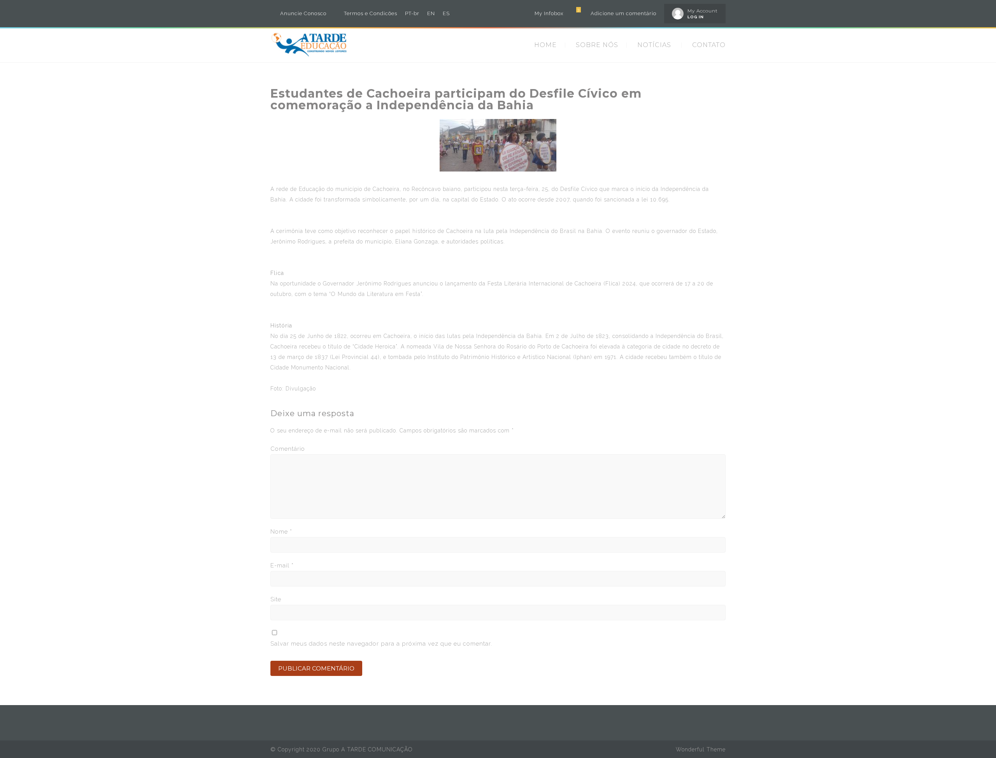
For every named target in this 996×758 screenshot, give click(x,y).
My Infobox (549, 13)
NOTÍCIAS (654, 45)
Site (275, 599)
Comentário (287, 448)
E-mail (282, 565)
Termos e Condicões (370, 13)
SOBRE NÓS (597, 45)
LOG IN (695, 17)
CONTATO (709, 45)
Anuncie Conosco (303, 13)
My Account (702, 11)
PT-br (412, 13)
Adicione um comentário (623, 13)
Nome (281, 531)
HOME (545, 45)
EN (431, 13)
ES (446, 13)
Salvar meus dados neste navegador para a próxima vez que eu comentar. (381, 643)
